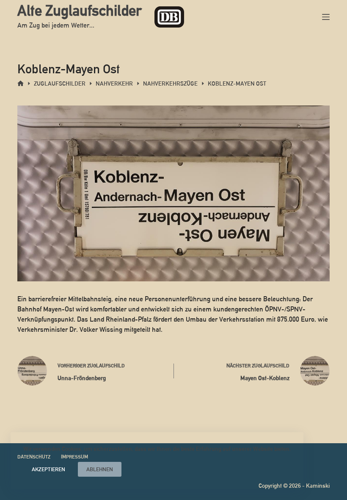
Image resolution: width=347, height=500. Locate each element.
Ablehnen (99, 469)
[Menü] (326, 17)
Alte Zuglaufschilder (79, 10)
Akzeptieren (48, 469)
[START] (20, 84)
